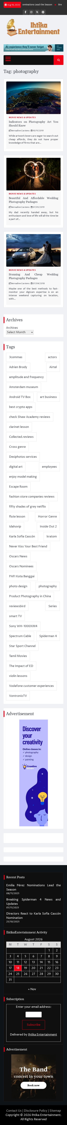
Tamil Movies (18, 656)
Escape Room (18, 487)
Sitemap (55, 1111)
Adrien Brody (18, 367)
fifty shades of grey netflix (27, 507)
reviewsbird (17, 606)
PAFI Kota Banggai (21, 576)
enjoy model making (23, 477)
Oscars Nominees (21, 566)
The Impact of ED (21, 666)
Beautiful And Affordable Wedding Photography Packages (33, 200)
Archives (12, 328)
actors (52, 357)
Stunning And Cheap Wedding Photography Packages (33, 276)
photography (48, 586)
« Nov (32, 989)
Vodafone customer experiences (31, 686)
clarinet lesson (19, 427)
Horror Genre (47, 517)
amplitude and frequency (26, 377)
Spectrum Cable (20, 636)
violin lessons (18, 676)
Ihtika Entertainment (42, 1035)
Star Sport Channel (22, 646)
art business (48, 397)
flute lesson (17, 517)
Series (52, 606)
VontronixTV (18, 696)
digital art (16, 467)
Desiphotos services (23, 457)
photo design (18, 586)
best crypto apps (20, 407)
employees (49, 467)
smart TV (15, 616)
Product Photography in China (30, 596)
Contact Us (14, 1111)
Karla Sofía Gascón (22, 536)
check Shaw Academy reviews (29, 417)
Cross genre (17, 447)
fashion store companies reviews (31, 497)
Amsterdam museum (23, 387)
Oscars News (18, 556)
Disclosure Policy (35, 1111)
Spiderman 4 (48, 636)
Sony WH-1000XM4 (23, 626)
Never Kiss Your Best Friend (28, 546)
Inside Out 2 (48, 527)
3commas (15, 357)
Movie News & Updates (22, 117)
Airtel (53, 367)
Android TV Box (20, 397)
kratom (52, 536)
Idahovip (15, 527)
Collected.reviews (21, 437)
